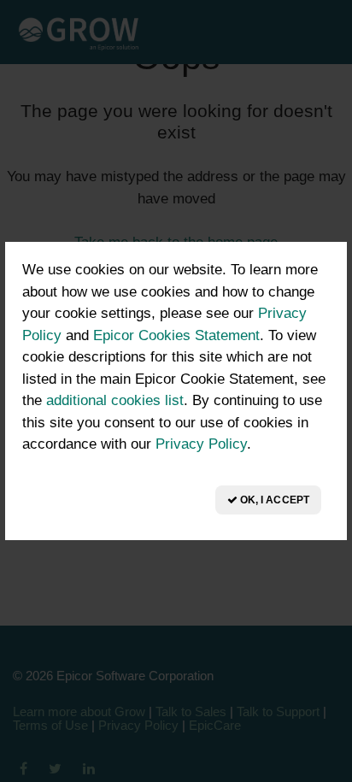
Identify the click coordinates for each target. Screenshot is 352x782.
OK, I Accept (273, 500)
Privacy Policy (201, 444)
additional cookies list (115, 400)
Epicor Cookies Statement (176, 335)
